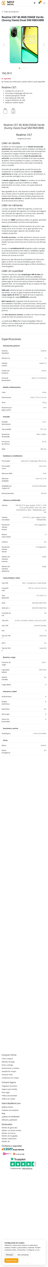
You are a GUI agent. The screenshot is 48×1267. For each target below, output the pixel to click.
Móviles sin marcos (9, 1133)
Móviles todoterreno (9, 1139)
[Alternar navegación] (44, 3)
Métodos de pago (8, 1062)
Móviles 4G (6, 1141)
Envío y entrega (7, 1065)
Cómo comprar (7, 1059)
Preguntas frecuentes (9, 1086)
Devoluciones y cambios (10, 1068)
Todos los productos (11, 12)
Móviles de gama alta (9, 1128)
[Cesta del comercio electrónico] (34, 3)
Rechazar (9, 1255)
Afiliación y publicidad (9, 1120)
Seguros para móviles (9, 1089)
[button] (4, 44)
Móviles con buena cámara (11, 1130)
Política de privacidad (9, 1096)
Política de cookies (8, 1099)
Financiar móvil (7, 1075)
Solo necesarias (23, 1255)
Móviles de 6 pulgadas (10, 1136)
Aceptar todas (11, 1260)
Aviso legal (5, 1092)
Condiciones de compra (10, 1078)
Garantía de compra (9, 1071)
